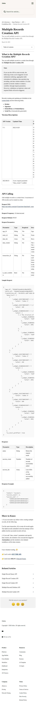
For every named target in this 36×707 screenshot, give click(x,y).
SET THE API (16, 554)
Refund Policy (23, 700)
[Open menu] (32, 3)
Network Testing (6, 693)
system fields (5, 100)
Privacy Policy (23, 686)
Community (22, 652)
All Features (5, 673)
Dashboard (4, 666)
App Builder (5, 655)
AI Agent (21, 666)
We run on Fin (7, 637)
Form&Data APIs (6, 24)
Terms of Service (23, 689)
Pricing (4, 689)
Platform (4, 652)
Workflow (4, 662)
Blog (20, 655)
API (23, 22)
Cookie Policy (23, 693)
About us (4, 686)
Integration (5, 669)
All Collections (6, 22)
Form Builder (5, 659)
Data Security (22, 696)
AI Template (22, 662)
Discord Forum (21, 559)
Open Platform (16, 22)
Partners (21, 659)
